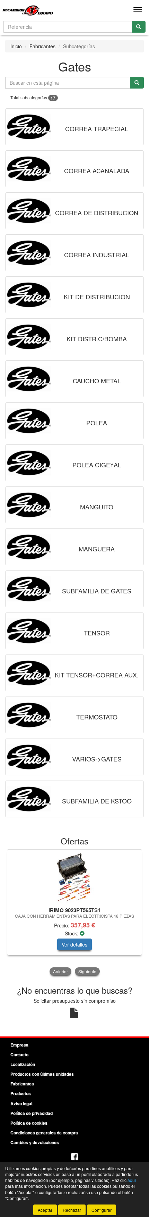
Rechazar (72, 1210)
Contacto (19, 1054)
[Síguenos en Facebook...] (74, 1157)
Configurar (101, 1210)
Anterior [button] (60, 971)
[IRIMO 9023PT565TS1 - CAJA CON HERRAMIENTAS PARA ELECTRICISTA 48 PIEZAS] (74, 877)
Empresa (19, 1045)
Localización (22, 1064)
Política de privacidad (31, 1113)
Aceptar (45, 1210)
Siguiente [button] (87, 971)
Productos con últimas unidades (42, 1074)
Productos (20, 1093)
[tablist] (74, 913)
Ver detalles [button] (74, 944)
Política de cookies (28, 1123)
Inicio (16, 46)
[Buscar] (139, 27)
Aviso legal (21, 1103)
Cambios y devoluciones (34, 1142)
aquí (132, 1180)
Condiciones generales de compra (44, 1133)
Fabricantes (42, 46)
